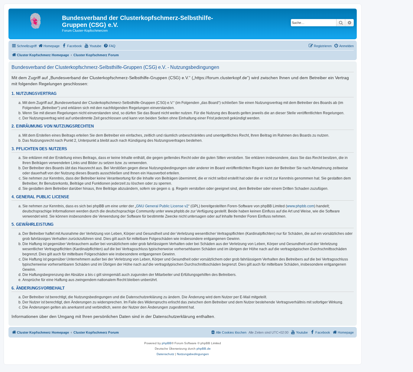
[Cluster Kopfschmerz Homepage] (36, 19)
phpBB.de (204, 348)
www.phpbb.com (300, 206)
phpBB (166, 343)
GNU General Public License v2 (162, 206)
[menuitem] (49, 46)
